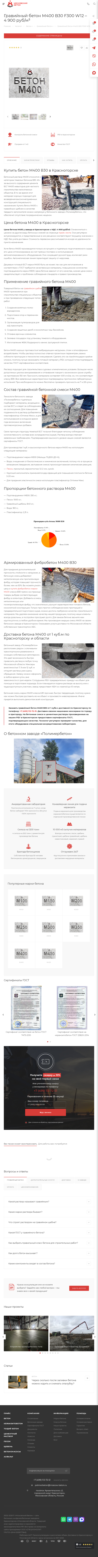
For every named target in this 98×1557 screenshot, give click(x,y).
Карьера (31, 1451)
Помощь (81, 1413)
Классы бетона (60, 1422)
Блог (56, 1440)
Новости (31, 1436)
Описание (11, 160)
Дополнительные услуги (43, 1180)
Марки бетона (60, 1418)
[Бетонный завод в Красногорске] (49, 761)
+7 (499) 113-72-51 (28, 711)
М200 (76, 909)
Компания (33, 1413)
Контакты (31, 1433)
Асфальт (8, 1457)
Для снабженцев (61, 1433)
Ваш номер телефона (38, 1101)
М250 (21, 936)
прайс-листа (65, 232)
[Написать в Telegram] (69, 1519)
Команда (31, 1440)
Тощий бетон (11, 1429)
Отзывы (50, 160)
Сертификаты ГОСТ (35, 1426)
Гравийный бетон (15, 1180)
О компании (32, 1418)
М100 (21, 909)
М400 (21, 962)
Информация (61, 1413)
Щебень (8, 1446)
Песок (10, 469)
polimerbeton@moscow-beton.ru (51, 1485)
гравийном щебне (33, 288)
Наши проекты (60, 1426)
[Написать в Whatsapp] (63, 1519)
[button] (45, 780)
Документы (32, 1429)
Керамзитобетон (13, 1424)
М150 (49, 909)
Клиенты (31, 1447)
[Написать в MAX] (81, 1519)
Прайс (7, 1413)
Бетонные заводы (35, 1422)
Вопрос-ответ (82, 1429)
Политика (58, 1429)
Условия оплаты (83, 1418)
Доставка (66, 1180)
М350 (76, 936)
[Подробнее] (87, 1378)
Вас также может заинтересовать (20, 1144)
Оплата (83, 160)
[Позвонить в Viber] (75, 1519)
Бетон (7, 1418)
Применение (82, 1433)
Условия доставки (84, 1422)
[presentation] (7, 116)
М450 (49, 962)
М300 (49, 936)
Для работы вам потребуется (52, 1144)
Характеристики (31, 160)
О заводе (82, 1180)
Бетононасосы (12, 1452)
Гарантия (81, 1426)
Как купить (67, 160)
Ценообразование (29, 1187)
